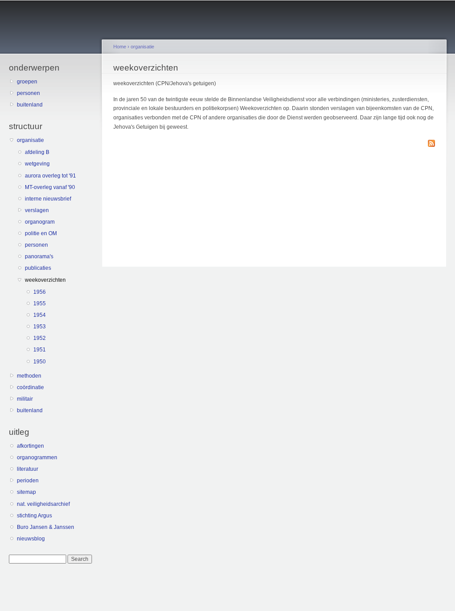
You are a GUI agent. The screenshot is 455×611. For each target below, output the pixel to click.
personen (28, 93)
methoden (29, 376)
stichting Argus (34, 515)
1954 (39, 315)
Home (119, 46)
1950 (39, 362)
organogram (40, 222)
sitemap (26, 492)
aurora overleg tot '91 (50, 176)
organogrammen (37, 457)
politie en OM (41, 233)
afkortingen (30, 446)
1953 (39, 326)
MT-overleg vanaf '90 (50, 187)
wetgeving (37, 164)
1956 (39, 292)
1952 (39, 338)
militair (25, 399)
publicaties (38, 268)
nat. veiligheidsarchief (43, 504)
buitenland (30, 105)
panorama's (39, 256)
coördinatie (30, 387)
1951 (39, 350)
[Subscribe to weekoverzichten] (431, 144)
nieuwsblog (31, 539)
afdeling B (37, 152)
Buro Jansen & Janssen (45, 527)
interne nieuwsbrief (48, 199)
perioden (28, 480)
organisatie (30, 140)
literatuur (27, 469)
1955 (39, 303)
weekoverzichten (45, 280)
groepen (27, 82)
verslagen (37, 210)
